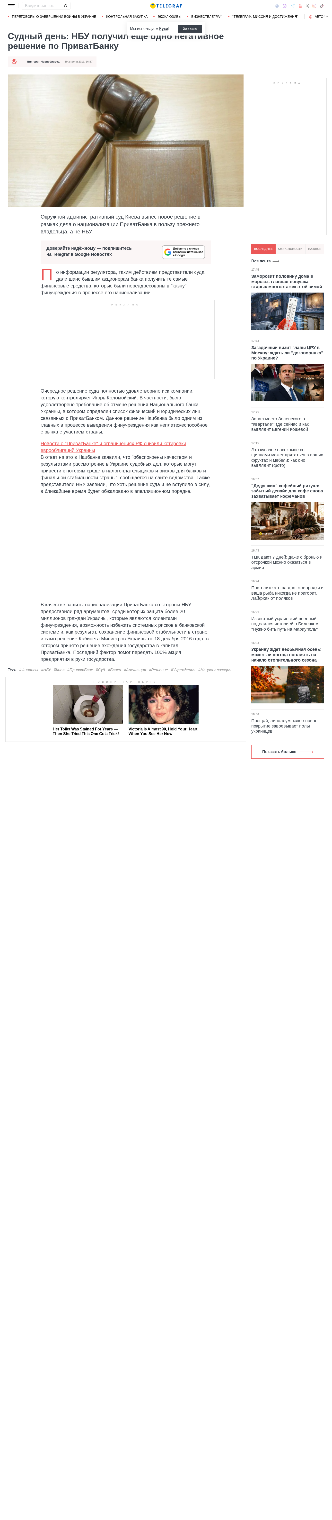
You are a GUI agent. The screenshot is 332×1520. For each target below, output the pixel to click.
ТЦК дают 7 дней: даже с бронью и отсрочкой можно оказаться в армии (287, 562)
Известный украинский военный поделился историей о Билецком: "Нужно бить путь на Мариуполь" (285, 624)
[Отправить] (65, 6)
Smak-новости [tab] (290, 249)
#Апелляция (135, 670)
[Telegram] (293, 5)
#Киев (59, 670)
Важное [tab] (314, 249)
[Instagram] (314, 5)
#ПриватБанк (80, 670)
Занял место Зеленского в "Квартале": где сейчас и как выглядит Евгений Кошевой (280, 424)
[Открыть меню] (11, 6)
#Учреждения (183, 670)
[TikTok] (322, 6)
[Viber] (284, 5)
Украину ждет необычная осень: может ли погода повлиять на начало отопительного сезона (286, 654)
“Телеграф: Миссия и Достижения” (265, 16)
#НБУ (46, 670)
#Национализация (214, 670)
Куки (163, 29)
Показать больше (279, 752)
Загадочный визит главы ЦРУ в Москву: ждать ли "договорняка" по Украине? (287, 352)
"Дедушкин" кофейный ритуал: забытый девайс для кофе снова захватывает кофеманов (287, 491)
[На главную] (166, 6)
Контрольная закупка (127, 16)
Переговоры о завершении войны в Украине (54, 16)
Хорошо (190, 29)
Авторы (322, 16)
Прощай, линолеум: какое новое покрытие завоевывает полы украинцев (284, 726)
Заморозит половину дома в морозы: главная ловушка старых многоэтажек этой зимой (286, 281)
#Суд (100, 670)
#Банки (114, 670)
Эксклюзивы (169, 16)
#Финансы (28, 670)
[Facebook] (276, 5)
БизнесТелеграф (206, 16)
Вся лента (261, 261)
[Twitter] (307, 6)
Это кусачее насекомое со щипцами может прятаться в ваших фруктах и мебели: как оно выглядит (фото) (287, 457)
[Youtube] (300, 6)
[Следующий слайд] (327, 17)
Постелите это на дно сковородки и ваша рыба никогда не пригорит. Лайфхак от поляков (287, 593)
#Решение (158, 670)
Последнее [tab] (263, 249)
